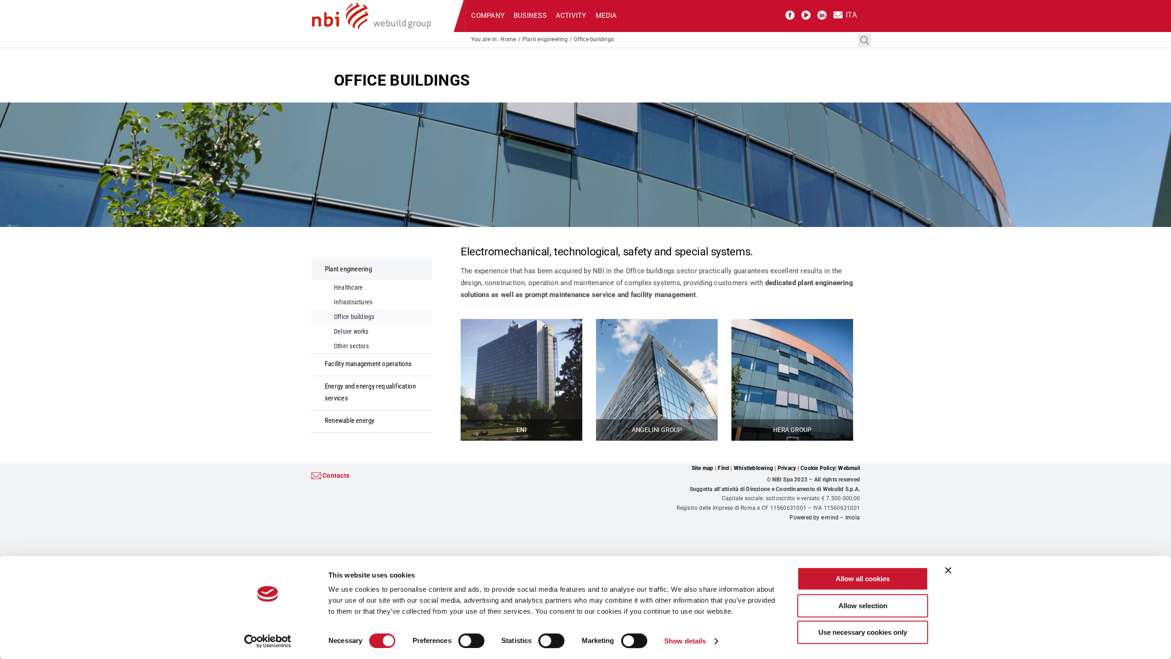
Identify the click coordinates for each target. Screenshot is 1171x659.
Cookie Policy (817, 468)
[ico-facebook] (790, 14)
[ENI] (521, 324)
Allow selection (862, 606)
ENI (521, 429)
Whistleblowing (753, 468)
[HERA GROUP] (792, 324)
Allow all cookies (863, 579)
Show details (685, 641)
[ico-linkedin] (822, 14)
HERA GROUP (792, 429)
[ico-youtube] (806, 14)
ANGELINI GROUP (657, 429)
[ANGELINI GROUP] (657, 324)
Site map (703, 468)
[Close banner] (948, 570)
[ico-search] (864, 37)
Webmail (849, 468)
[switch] (471, 640)
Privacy (787, 468)
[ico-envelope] (838, 14)
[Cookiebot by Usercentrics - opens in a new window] (268, 641)
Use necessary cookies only (862, 632)
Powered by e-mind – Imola (825, 517)
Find (723, 468)
